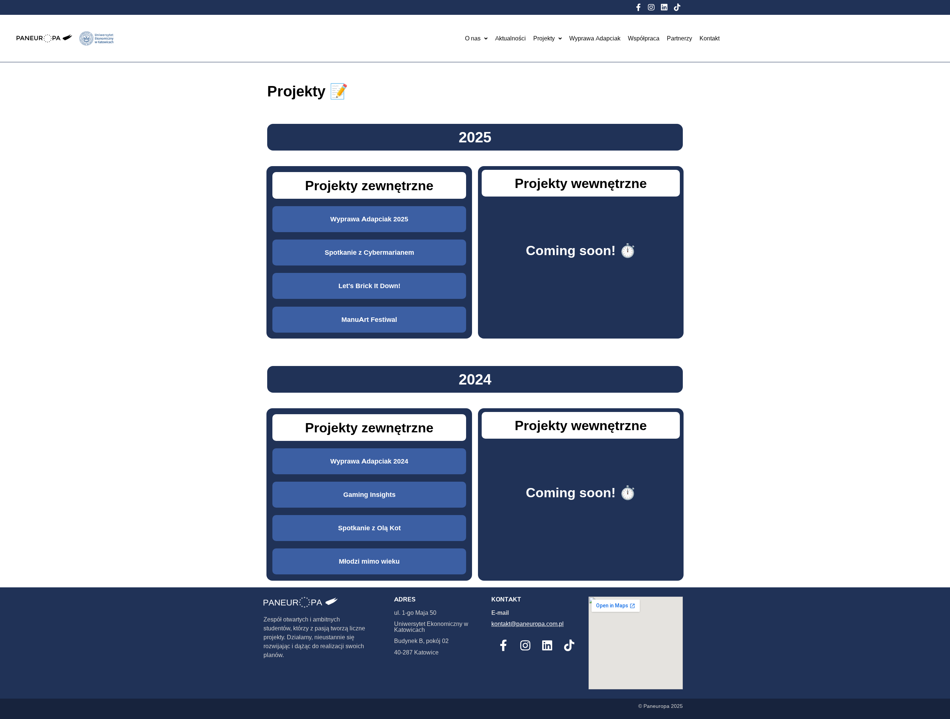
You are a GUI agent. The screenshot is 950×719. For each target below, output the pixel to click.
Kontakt (710, 38)
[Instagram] (651, 7)
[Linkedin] (664, 7)
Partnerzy (679, 38)
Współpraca (643, 38)
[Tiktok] (677, 7)
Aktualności (510, 38)
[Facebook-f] (638, 7)
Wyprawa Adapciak (594, 38)
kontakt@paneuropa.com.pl (527, 623)
